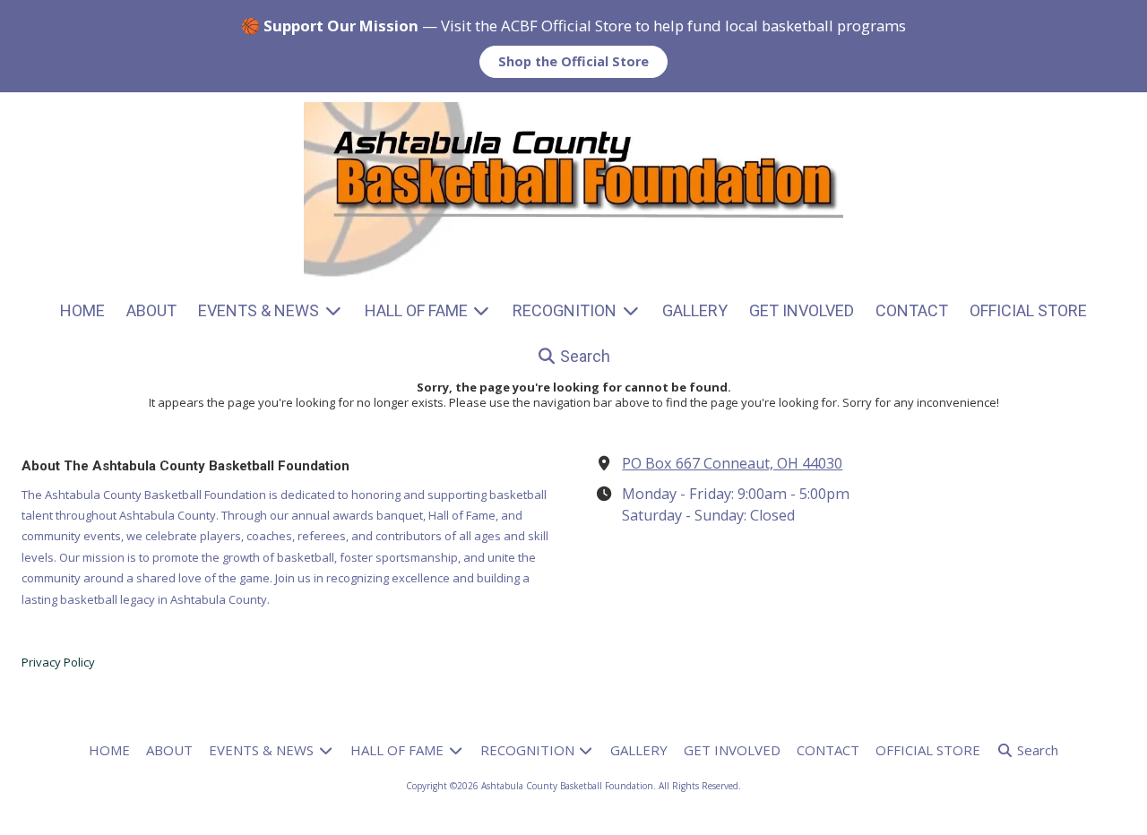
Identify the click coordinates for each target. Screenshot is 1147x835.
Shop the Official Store (573, 61)
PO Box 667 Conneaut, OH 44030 (732, 463)
